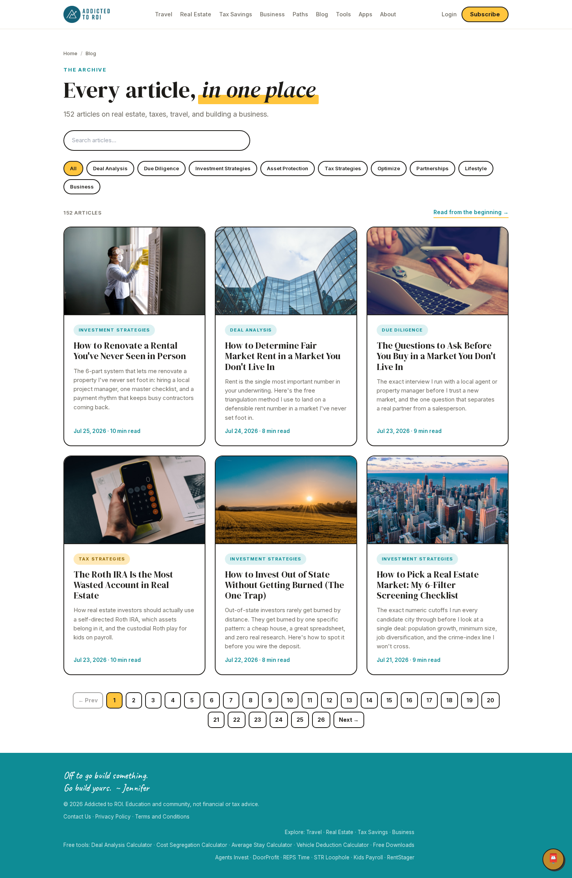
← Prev (88, 700)
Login (449, 14)
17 (429, 700)
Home (70, 53)
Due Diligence (161, 168)
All (73, 168)
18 (449, 700)
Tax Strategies (343, 168)
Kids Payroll (368, 857)
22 (236, 719)
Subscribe (485, 14)
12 (329, 700)
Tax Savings (235, 14)
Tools (343, 14)
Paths (300, 14)
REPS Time (296, 857)
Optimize (388, 168)
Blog (322, 14)
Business (272, 14)
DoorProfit (266, 857)
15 (389, 700)
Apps (365, 14)
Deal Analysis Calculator (121, 845)
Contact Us (77, 816)
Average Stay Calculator (262, 845)
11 (309, 700)
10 (290, 700)
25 (300, 719)
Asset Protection (287, 168)
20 (490, 700)
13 (349, 700)
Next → (349, 719)
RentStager (400, 857)
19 (470, 700)
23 (257, 719)
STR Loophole (331, 857)
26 (321, 719)
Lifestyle (476, 168)
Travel (163, 14)
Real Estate (195, 14)
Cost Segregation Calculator (191, 845)
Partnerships (432, 168)
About (388, 14)
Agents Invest (232, 857)
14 (369, 700)
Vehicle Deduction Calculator (333, 845)
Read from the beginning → (471, 212)
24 (278, 719)
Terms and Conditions (162, 816)
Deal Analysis (110, 168)
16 (409, 700)
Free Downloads (393, 845)
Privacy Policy (113, 816)
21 (216, 719)
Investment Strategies (223, 168)
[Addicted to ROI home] (86, 14)
